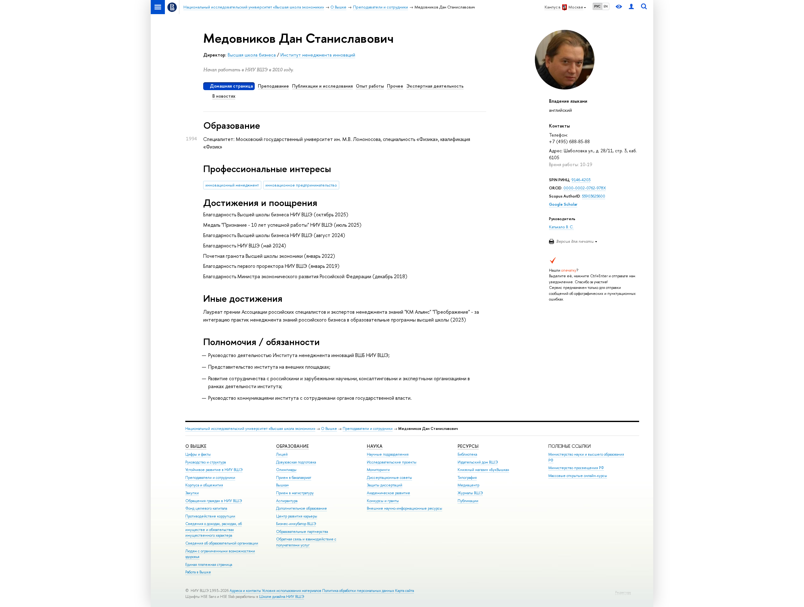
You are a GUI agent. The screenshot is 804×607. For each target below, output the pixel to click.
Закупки (192, 493)
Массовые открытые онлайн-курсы (577, 475)
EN (606, 6)
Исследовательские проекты (391, 462)
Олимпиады (286, 469)
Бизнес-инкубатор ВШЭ (296, 523)
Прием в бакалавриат (293, 477)
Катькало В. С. (561, 227)
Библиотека (467, 454)
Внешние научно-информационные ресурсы (404, 508)
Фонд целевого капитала (206, 508)
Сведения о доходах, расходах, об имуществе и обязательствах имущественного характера (213, 529)
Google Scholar (563, 204)
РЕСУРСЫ (468, 446)
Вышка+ (282, 485)
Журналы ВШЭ (470, 493)
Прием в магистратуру (295, 493)
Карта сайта (404, 590)
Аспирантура (286, 500)
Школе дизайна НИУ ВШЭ (281, 596)
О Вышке (329, 428)
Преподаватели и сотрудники (368, 428)
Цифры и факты (198, 454)
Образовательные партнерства (302, 531)
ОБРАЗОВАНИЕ (292, 446)
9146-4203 (581, 179)
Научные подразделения (388, 454)
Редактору (623, 592)
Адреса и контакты (245, 590)
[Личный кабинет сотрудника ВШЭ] (631, 7)
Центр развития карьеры (296, 516)
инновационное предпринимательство (301, 185)
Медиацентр (468, 485)
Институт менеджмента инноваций (317, 55)
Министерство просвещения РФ (576, 467)
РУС (597, 6)
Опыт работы (370, 86)
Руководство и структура (205, 462)
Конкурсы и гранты (383, 500)
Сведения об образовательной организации (221, 543)
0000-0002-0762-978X (584, 188)
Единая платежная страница (208, 564)
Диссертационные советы (389, 477)
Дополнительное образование (301, 508)
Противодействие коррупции (210, 516)
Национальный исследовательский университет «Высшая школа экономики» (250, 428)
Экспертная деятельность (435, 86)
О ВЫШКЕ (195, 446)
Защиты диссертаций (384, 485)
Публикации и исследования (322, 86)
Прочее (395, 86)
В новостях (223, 96)
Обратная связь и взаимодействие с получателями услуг (306, 542)
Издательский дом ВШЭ (478, 462)
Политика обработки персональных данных (358, 590)
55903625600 (593, 196)
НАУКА (375, 446)
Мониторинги (378, 469)
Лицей (282, 454)
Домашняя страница (231, 86)
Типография (467, 477)
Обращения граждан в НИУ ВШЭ (213, 500)
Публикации (468, 500)
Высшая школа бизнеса (252, 55)
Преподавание (273, 86)
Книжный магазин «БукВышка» (483, 469)
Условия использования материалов (291, 590)
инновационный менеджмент (232, 185)
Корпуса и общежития (204, 485)
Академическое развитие (388, 493)
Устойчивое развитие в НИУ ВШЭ (213, 469)
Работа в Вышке (198, 572)
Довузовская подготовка (296, 462)
